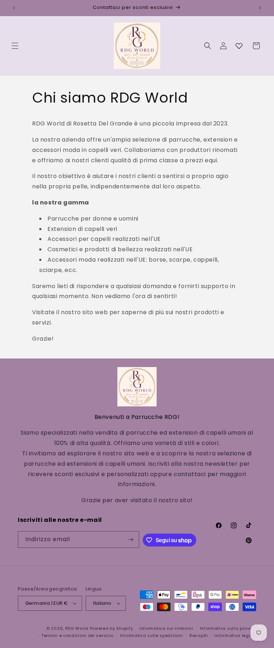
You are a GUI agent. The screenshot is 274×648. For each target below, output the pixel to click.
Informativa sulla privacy (228, 628)
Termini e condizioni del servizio (77, 635)
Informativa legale (235, 635)
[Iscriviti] (131, 539)
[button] (15, 46)
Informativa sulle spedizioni (151, 635)
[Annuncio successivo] (260, 8)
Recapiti (198, 635)
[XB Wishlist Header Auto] (239, 46)
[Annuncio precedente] (14, 8)
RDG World (76, 628)
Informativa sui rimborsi (166, 628)
